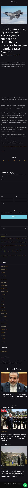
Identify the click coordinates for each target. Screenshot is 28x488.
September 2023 (4, 329)
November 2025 (4, 269)
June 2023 (3, 338)
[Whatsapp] (24, 160)
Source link (3, 151)
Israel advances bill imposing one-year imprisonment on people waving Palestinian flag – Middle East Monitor (13, 474)
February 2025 (4, 279)
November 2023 (4, 323)
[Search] (26, 2)
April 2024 (3, 307)
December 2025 (4, 266)
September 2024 (4, 291)
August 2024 (3, 294)
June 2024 (3, 301)
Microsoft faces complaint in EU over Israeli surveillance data (14, 242)
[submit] (25, 228)
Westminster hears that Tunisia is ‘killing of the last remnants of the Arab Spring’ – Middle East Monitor (14, 437)
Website (2, 203)
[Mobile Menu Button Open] (1, 2)
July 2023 (3, 335)
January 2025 (3, 282)
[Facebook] (3, 160)
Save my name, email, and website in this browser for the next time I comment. (14, 213)
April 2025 (3, 272)
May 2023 (3, 342)
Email (16, 196)
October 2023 (3, 326)
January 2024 (3, 316)
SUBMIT (14, 216)
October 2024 (4, 288)
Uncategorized (4, 351)
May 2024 (3, 304)
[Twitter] (14, 160)
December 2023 (4, 320)
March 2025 (3, 276)
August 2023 (3, 332)
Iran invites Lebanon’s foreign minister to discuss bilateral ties (14, 239)
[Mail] (19, 160)
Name (2, 196)
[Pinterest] (8, 160)
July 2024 (3, 298)
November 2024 (4, 285)
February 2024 (4, 313)
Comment (3, 179)
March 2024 (3, 310)
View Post (14, 382)
